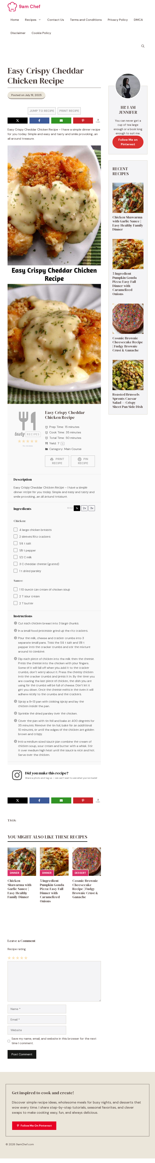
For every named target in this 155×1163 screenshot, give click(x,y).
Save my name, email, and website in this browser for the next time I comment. (54, 1041)
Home (15, 20)
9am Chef (29, 6)
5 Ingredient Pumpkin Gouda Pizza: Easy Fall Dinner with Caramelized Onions (52, 890)
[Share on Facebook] (39, 121)
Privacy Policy (118, 20)
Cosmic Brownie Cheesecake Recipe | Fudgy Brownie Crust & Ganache (85, 888)
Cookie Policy (41, 33)
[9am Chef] (12, 6)
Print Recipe (69, 111)
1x (77, 508)
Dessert (80, 873)
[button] (142, 46)
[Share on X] (18, 121)
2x (84, 508)
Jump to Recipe (41, 111)
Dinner (14, 873)
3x (91, 508)
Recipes (30, 20)
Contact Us (55, 20)
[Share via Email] (61, 121)
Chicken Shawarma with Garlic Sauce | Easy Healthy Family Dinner (19, 888)
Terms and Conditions (86, 20)
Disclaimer (18, 33)
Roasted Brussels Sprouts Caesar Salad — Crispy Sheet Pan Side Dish (127, 400)
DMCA (138, 20)
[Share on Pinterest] (83, 121)
